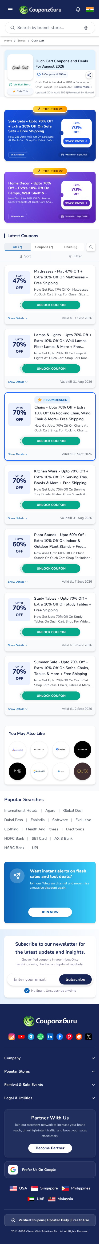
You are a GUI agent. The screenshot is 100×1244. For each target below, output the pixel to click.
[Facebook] (59, 1036)
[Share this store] (89, 75)
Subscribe (75, 979)
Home (8, 41)
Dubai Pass (13, 819)
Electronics (75, 829)
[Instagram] (11, 1036)
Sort (27, 256)
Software (60, 819)
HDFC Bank (14, 838)
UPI (35, 847)
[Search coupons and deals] (91, 247)
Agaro (50, 810)
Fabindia (38, 819)
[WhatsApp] (40, 1036)
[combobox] (47, 27)
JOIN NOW (50, 912)
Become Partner (50, 1148)
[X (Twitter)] (88, 1036)
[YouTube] (21, 1036)
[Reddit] (79, 1036)
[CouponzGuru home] (40, 9)
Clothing (11, 829)
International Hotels (21, 810)
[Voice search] (86, 28)
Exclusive (83, 819)
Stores (22, 41)
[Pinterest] (69, 1036)
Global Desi (72, 810)
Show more (82, 87)
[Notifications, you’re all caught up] (78, 9)
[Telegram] (31, 1036)
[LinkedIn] (50, 1036)
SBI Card (39, 838)
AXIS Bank (63, 838)
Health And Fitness (42, 829)
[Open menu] (10, 9)
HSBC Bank (14, 847)
